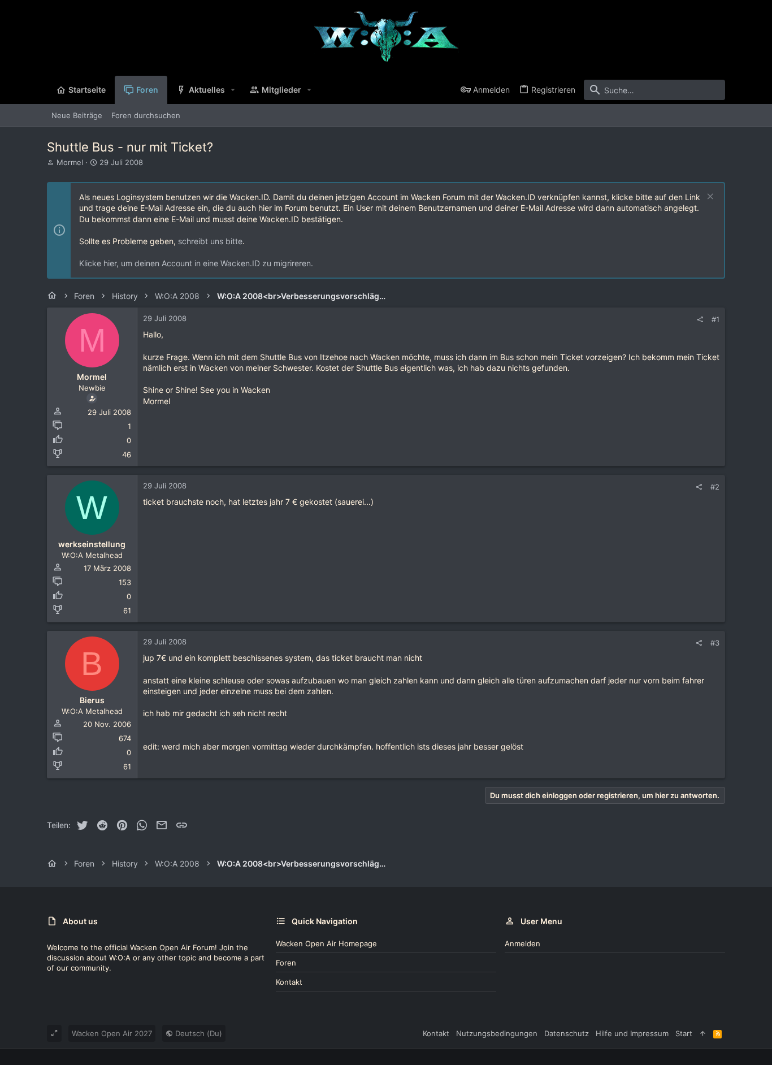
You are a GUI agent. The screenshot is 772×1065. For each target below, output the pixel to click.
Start (683, 1033)
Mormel (70, 162)
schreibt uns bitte (210, 241)
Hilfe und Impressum (632, 1033)
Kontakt (289, 981)
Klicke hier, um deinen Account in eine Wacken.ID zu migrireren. (196, 263)
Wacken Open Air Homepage (326, 943)
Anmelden (522, 943)
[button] (233, 90)
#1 (715, 319)
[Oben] (703, 1033)
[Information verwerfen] (708, 198)
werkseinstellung (91, 544)
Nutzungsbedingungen (496, 1033)
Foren (286, 962)
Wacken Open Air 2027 (112, 1033)
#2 (714, 486)
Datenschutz (566, 1033)
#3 (714, 642)
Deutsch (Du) (197, 1033)
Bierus (92, 700)
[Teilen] (700, 319)
